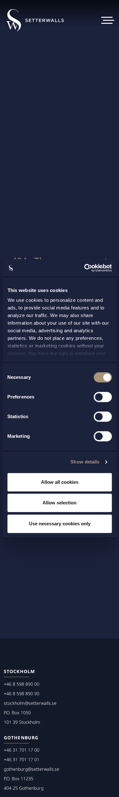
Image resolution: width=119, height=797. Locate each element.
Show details (84, 461)
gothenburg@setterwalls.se (31, 769)
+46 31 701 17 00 (21, 750)
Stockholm (19, 671)
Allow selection (59, 502)
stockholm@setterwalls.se (30, 703)
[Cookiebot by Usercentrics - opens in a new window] (85, 268)
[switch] (103, 397)
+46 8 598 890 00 (21, 684)
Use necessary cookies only (59, 523)
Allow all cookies (59, 482)
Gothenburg (21, 738)
